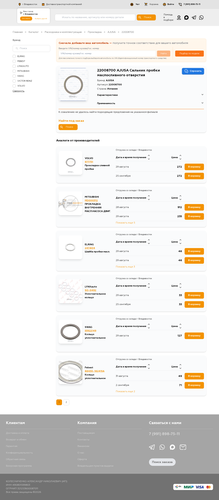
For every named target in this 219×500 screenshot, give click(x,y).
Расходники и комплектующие (63, 32)
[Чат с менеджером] (179, 17)
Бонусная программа (19, 466)
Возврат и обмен (16, 440)
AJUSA (112, 32)
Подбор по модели (189, 54)
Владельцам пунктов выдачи (95, 466)
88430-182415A (94, 371)
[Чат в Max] (186, 17)
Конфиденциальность (19, 453)
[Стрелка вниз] (148, 159)
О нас (80, 453)
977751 (89, 162)
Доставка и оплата (17, 433)
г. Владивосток (29, 4)
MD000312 (91, 200)
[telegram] (194, 17)
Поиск (69, 127)
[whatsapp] (201, 17)
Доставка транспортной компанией (64, 4)
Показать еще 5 (125, 223)
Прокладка (95, 32)
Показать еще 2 (125, 391)
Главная (18, 32)
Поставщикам (86, 433)
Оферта (82, 459)
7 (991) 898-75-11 (192, 4)
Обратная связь (15, 459)
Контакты (83, 440)
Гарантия (11, 446)
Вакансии (83, 446)
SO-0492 (90, 290)
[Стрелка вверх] (148, 156)
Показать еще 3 (125, 267)
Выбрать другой (41, 18)
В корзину (194, 167)
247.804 (90, 248)
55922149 (90, 331)
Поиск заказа (162, 462)
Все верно (26, 18)
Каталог (34, 32)
